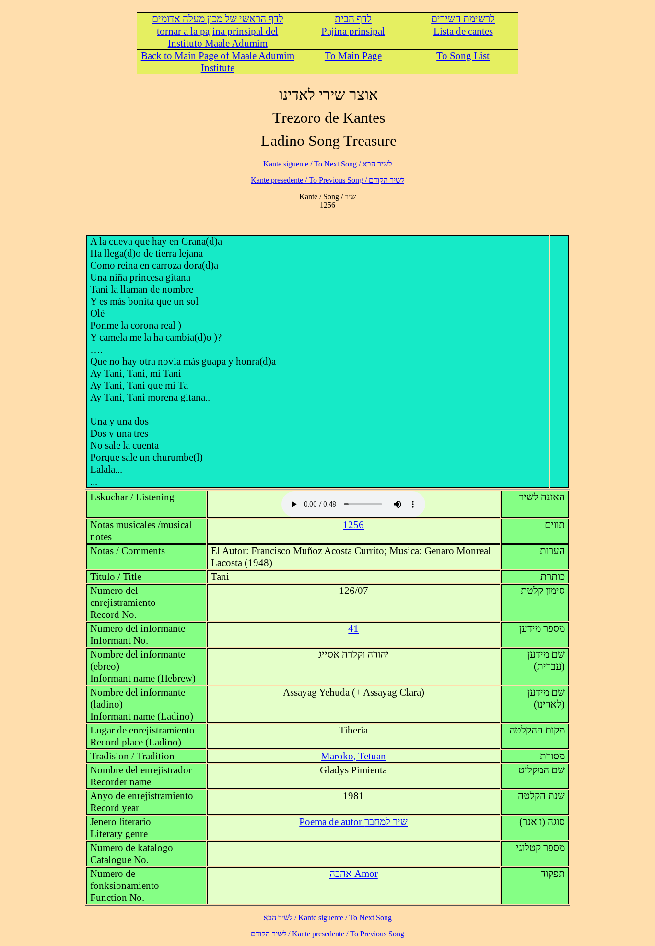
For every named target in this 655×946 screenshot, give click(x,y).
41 (353, 628)
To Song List (463, 55)
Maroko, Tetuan (353, 756)
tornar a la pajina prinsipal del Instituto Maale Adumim (217, 37)
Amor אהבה (353, 873)
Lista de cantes (463, 31)
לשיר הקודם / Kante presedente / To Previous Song (327, 180)
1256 (353, 525)
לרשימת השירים (463, 18)
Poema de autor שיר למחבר (353, 822)
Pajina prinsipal (353, 31)
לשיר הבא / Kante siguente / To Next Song (327, 164)
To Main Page (353, 55)
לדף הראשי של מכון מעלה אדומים (217, 18)
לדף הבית (353, 18)
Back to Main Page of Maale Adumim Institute (217, 61)
